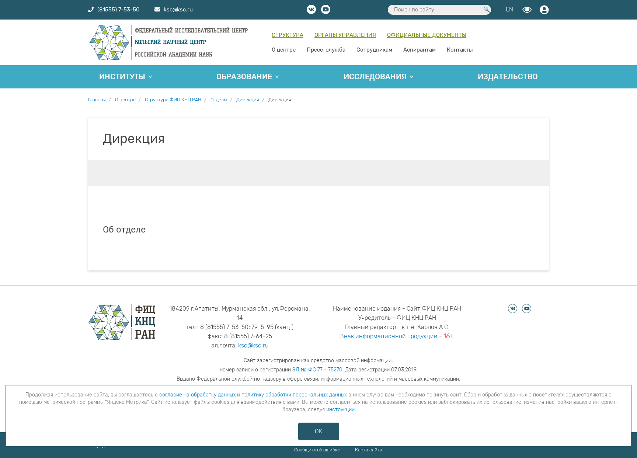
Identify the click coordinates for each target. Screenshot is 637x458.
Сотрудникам (374, 49)
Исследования (375, 76)
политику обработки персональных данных (294, 395)
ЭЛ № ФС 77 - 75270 (317, 370)
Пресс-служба (326, 49)
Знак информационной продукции (389, 336)
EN (509, 9)
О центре (284, 49)
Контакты (460, 49)
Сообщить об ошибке (317, 449)
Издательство (508, 76)
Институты (122, 76)
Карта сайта (368, 449)
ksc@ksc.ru (253, 345)
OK (318, 431)
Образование (244, 76)
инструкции (340, 409)
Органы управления (345, 35)
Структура (287, 35)
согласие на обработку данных (197, 395)
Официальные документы (426, 35)
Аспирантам (419, 49)
